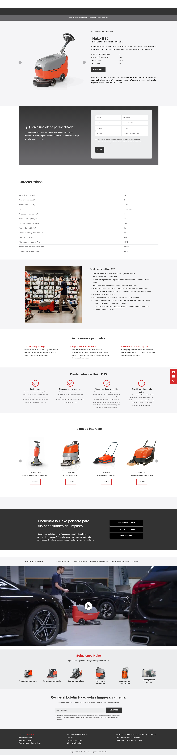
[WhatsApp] (173, 371)
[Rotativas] (100, 712)
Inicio (70, 17)
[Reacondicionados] (125, 712)
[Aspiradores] (28, 711)
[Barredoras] (52, 711)
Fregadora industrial (95, 17)
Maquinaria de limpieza (80, 17)
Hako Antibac (119, 342)
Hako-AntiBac (146, 441)
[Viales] (76, 711)
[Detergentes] (149, 711)
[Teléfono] (173, 380)
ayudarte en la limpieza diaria (137, 46)
